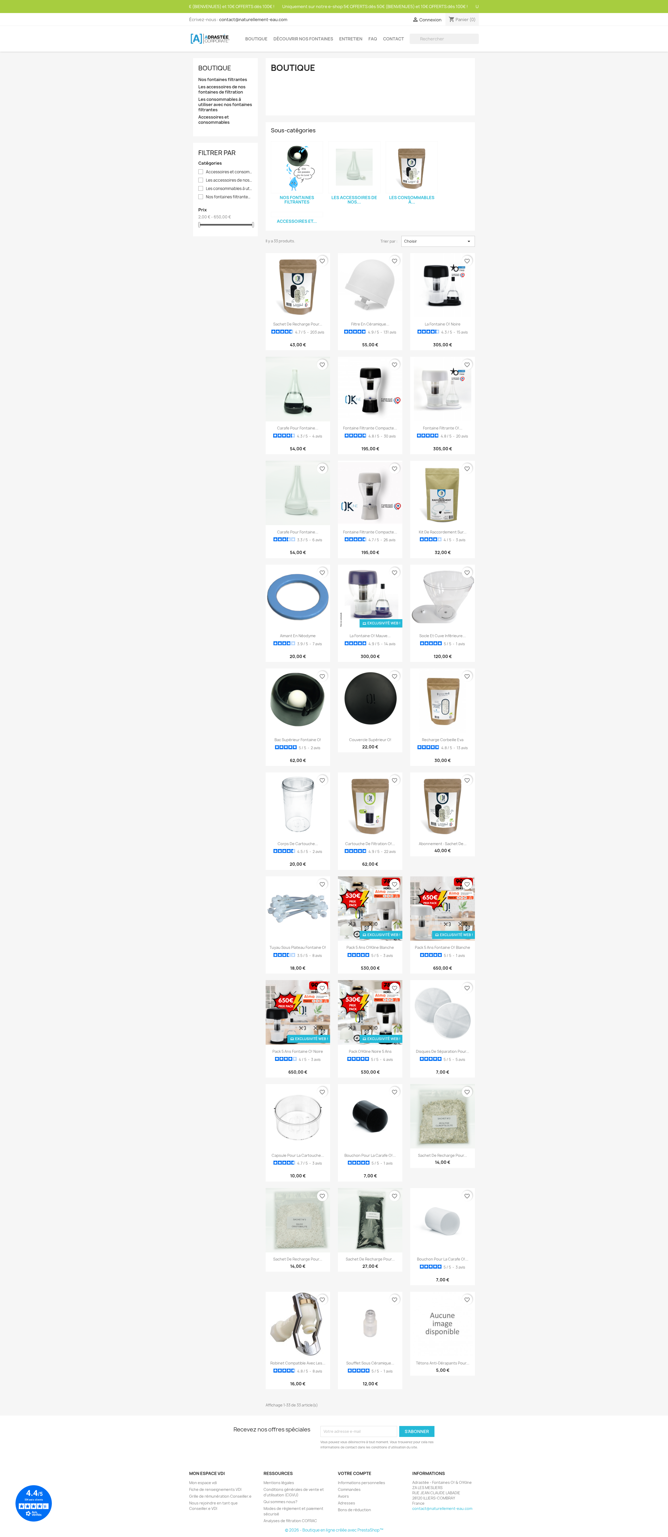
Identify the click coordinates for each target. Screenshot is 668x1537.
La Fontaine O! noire (443, 324)
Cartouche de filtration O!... (370, 843)
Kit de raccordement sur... (443, 532)
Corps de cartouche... (298, 843)
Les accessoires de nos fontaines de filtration (222, 89)
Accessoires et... (297, 221)
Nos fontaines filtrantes (222, 79)
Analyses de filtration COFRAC (290, 1520)
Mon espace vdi (203, 1482)
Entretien (350, 39)
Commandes (349, 1489)
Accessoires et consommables (214, 119)
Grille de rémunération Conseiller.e (220, 1496)
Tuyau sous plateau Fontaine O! (298, 947)
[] (476, 42)
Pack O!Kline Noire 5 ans (370, 1051)
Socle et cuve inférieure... (442, 635)
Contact (393, 39)
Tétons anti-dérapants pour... (442, 1363)
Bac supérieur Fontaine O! (298, 739)
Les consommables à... (411, 200)
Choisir (438, 241)
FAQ (372, 39)
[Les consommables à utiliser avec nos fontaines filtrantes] (412, 167)
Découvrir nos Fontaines (303, 39)
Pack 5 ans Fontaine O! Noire (297, 1051)
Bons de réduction (354, 1509)
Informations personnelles (361, 1482)
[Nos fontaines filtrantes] (297, 167)
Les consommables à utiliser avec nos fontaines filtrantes (225, 105)
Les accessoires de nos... (354, 200)
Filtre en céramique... (370, 324)
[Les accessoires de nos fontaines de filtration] (354, 167)
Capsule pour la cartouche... (298, 1155)
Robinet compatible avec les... (297, 1363)
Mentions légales (279, 1482)
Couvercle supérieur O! (370, 739)
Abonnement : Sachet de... (443, 843)
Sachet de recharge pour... (297, 324)
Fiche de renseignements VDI (215, 1489)
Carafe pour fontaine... (297, 428)
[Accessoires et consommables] (297, 214)
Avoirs (343, 1496)
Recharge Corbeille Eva (442, 739)
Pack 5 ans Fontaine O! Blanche (442, 947)
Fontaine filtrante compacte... (370, 428)
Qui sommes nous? (280, 1501)
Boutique (256, 39)
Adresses (346, 1503)
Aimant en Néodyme (298, 635)
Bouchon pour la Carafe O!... (370, 1155)
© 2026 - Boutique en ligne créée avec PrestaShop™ (334, 1530)
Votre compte (354, 1473)
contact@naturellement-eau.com (253, 19)
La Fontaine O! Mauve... (370, 635)
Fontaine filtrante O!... (442, 428)
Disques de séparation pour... (442, 1051)
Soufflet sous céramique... (370, 1363)
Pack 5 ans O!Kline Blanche (370, 947)
